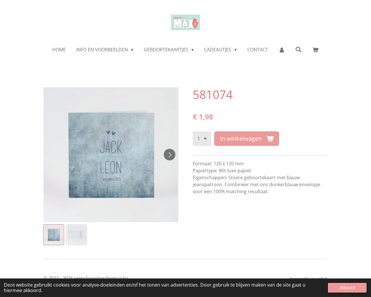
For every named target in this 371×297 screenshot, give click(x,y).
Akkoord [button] (347, 287)
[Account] (282, 50)
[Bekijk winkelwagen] (315, 50)
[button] (53, 234)
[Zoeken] (298, 49)
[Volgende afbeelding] (169, 154)
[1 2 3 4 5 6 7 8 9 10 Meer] (202, 138)
